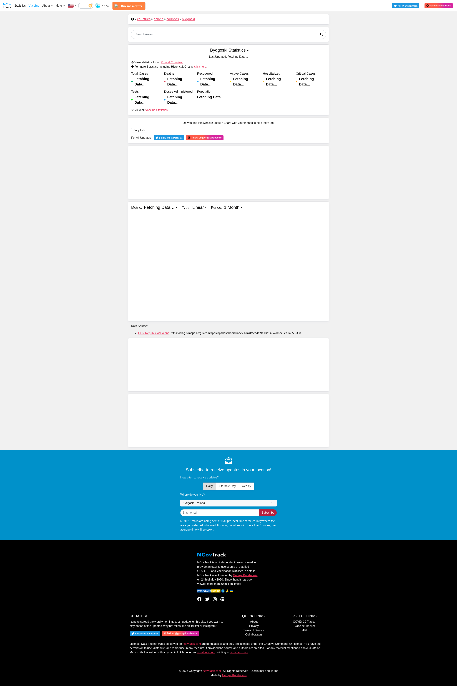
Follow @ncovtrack (440, 5)
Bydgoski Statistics (228, 50)
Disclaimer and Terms (264, 670)
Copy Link (139, 130)
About (254, 621)
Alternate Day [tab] (227, 486)
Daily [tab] (209, 486)
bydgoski (188, 19)
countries (143, 19)
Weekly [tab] (246, 486)
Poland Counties (172, 62)
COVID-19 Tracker (304, 621)
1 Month (231, 207)
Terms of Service (253, 630)
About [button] (46, 5)
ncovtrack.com (192, 643)
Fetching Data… (159, 207)
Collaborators (253, 634)
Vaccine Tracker (305, 625)
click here (200, 66)
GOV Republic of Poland (153, 333)
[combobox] (228, 503)
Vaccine (34, 5)
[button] (72, 5)
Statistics (20, 5)
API (304, 630)
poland (159, 19)
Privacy (254, 625)
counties (173, 19)
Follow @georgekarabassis (206, 137)
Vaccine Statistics (156, 110)
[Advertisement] (228, 172)
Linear (198, 207)
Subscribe (268, 512)
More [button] (59, 5)
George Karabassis (245, 575)
